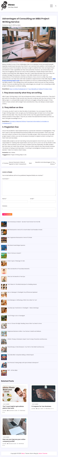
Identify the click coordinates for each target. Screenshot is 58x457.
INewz (11, 4)
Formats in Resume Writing (18, 121)
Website (4, 206)
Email (32, 199)
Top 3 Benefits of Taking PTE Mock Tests (40, 89)
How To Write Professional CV (18, 89)
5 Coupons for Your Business (41, 406)
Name (4, 199)
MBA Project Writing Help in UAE (17, 155)
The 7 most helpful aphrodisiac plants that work (13, 407)
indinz (19, 25)
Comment (5, 179)
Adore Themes (42, 453)
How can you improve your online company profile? (14, 440)
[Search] (56, 6)
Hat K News (11, 152)
